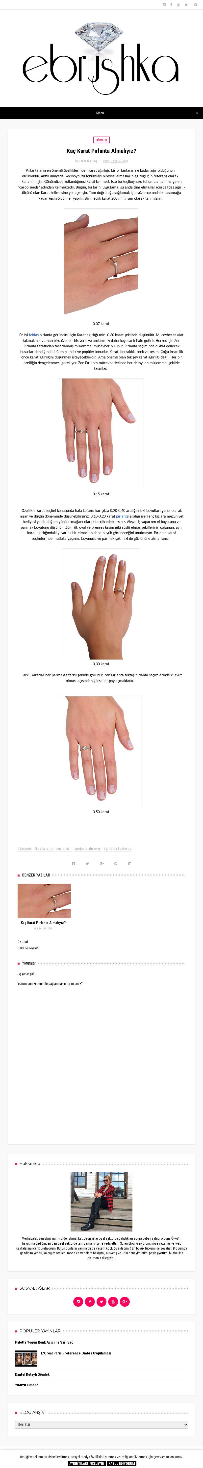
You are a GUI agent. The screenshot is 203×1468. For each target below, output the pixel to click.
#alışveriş (25, 849)
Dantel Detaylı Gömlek (32, 1374)
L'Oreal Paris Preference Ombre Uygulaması (76, 1353)
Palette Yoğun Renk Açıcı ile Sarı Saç (44, 1342)
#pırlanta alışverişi (88, 849)
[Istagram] (78, 1302)
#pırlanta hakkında (117, 849)
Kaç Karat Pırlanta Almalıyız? (43, 923)
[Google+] (124, 1302)
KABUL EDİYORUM (121, 1464)
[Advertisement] (101, 1099)
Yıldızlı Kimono (27, 1385)
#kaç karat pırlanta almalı (53, 849)
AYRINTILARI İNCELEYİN (86, 1464)
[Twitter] (101, 1302)
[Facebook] (89, 1302)
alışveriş (101, 140)
